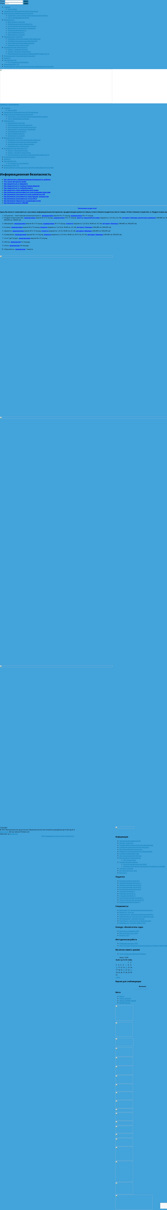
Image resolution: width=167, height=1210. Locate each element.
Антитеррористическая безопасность (22, 26)
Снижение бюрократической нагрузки (134, 847)
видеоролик (16, 242)
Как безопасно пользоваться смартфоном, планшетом (26, 196)
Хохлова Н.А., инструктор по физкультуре (135, 921)
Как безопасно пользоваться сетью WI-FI (20, 199)
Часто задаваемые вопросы (18, 18)
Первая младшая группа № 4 (130, 885)
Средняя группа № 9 (126, 891)
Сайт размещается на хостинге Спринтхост (57, 836)
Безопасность (9, 20)
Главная (7, 7)
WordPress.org (124, 1003)
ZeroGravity (4, 832)
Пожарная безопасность (17, 30)
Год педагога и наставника (18, 62)
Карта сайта (12, 9)
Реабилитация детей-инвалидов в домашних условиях (144, 866)
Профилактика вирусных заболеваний (22, 41)
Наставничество (10, 60)
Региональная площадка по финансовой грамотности (28, 54)
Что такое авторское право (15, 182)
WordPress (13, 834)
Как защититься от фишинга (16, 184)
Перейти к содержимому (9, 104)
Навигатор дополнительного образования (135, 851)
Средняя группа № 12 (127, 894)
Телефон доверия (126, 868)
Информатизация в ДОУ (128, 943)
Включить (142, 986)
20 (124, 970)
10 (117, 967)
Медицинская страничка (13, 37)
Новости (7, 58)
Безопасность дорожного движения (21, 28)
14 (126, 967)
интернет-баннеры (84, 231)
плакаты (43, 227)
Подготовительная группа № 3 (131, 898)
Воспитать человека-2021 (129, 931)
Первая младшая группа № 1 (130, 883)
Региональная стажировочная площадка (19, 56)
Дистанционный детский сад (130, 856)
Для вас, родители (126, 843)
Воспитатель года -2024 (128, 933)
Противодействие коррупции (130, 849)
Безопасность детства (16, 22)
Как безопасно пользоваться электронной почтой (24, 194)
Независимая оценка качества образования (136, 845)
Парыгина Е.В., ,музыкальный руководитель (136, 914)
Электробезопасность (16, 32)
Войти (121, 996)
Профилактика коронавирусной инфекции (24, 39)
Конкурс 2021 (124, 935)
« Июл (117, 977)
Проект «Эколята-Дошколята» (19, 52)
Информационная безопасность (20, 24)
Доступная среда (129, 860)
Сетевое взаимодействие (129, 854)
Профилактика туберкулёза (18, 45)
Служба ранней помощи (128, 862)
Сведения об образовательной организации (21, 11)
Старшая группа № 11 (127, 896)
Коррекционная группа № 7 (129, 902)
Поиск (2, 1)
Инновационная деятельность (15, 47)
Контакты (123, 873)
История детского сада (128, 871)
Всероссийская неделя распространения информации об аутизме (29, 66)
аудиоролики (76, 216)
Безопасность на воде (16, 35)
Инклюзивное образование (130, 858)
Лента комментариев (127, 1001)
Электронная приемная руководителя (18, 13)
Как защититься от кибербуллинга (18, 188)
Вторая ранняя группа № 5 (129, 881)
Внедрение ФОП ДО (11, 64)
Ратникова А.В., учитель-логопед (131, 919)
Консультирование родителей (135, 864)
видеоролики (47, 216)
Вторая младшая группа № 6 (130, 887)
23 (131, 970)
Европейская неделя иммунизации (21, 43)
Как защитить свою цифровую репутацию (21, 190)
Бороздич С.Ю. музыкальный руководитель (136, 910)
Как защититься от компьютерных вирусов (21, 186)
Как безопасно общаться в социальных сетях (22, 201)
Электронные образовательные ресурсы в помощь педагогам (143, 946)
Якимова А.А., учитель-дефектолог (132, 923)
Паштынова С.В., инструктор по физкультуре (136, 917)
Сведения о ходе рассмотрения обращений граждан (28, 15)
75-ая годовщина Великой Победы (132, 954)
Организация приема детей (130, 841)
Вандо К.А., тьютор (126, 912)
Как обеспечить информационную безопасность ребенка (27, 179)
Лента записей (125, 998)
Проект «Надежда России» (18, 49)
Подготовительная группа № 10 (131, 900)
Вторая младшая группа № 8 (130, 889)
